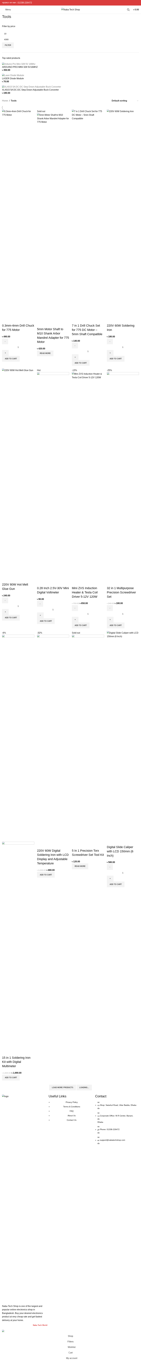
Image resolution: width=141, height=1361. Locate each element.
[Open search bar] (128, 9)
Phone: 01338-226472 (110, 1129)
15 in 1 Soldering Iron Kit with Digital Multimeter (16, 1062)
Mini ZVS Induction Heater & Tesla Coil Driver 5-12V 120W (85, 592)
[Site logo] (70, 9)
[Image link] (24, 1198)
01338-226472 (25, 3)
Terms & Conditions (71, 1107)
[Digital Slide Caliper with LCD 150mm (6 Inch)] (123, 734)
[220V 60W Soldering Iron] (123, 213)
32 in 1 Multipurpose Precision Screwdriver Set (121, 592)
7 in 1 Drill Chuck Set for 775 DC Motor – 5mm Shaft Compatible (87, 330)
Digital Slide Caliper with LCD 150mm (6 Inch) (120, 851)
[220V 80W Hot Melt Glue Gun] (18, 472)
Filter (8, 45)
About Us (72, 1115)
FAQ (72, 1111)
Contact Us (71, 1120)
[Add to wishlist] (20, 320)
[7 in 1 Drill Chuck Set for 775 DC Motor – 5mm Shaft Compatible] (88, 213)
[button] (11, 359)
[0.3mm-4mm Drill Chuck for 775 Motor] (18, 213)
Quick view (13, 320)
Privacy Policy (72, 1102)
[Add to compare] (5, 320)
